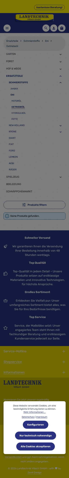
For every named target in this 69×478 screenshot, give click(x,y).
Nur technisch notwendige (35, 435)
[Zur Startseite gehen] (34, 18)
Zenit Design (35, 472)
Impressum (41, 417)
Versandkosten (13, 457)
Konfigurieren (35, 424)
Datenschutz (28, 417)
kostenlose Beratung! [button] (49, 7)
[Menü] (7, 28)
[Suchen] (46, 28)
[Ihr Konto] (53, 28)
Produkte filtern (37, 204)
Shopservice (13, 362)
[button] (61, 54)
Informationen (14, 372)
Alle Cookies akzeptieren (35, 446)
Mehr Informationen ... (35, 412)
